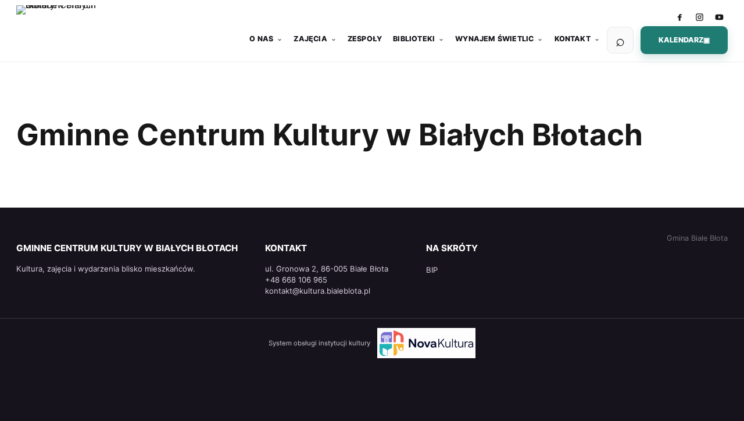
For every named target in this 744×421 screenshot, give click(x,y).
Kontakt (573, 38)
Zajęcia (310, 38)
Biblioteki (414, 38)
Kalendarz (684, 39)
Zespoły (365, 38)
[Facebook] (679, 17)
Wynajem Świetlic (494, 38)
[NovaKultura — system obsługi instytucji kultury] (426, 343)
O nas (261, 38)
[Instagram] (699, 17)
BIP (432, 269)
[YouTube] (719, 17)
